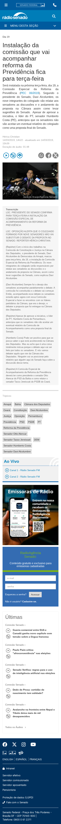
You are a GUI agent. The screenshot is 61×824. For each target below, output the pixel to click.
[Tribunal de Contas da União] (20, 753)
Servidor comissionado (16, 780)
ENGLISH (8, 759)
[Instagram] (23, 744)
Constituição (20, 410)
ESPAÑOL (21, 759)
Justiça (7, 416)
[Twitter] (14, 744)
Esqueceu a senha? (15, 594)
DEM (36, 439)
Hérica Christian (11, 136)
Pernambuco (35, 416)
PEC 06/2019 (30, 93)
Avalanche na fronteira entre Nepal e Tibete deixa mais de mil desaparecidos (34, 713)
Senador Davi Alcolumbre (17, 451)
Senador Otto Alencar (15, 433)
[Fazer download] (20, 155)
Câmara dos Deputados (37, 404)
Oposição (20, 416)
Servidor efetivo (12, 775)
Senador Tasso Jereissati (17, 439)
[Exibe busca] (53, 16)
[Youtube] (32, 744)
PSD (22, 422)
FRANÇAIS (36, 759)
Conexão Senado (14, 625)
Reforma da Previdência (16, 428)
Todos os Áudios (14, 727)
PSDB (31, 422)
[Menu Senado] (6, 5)
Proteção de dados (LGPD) (18, 797)
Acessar (35, 594)
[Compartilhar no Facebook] (48, 155)
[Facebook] (6, 744)
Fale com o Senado (17, 802)
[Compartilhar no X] (55, 155)
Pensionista (9, 789)
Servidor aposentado (14, 785)
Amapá (7, 404)
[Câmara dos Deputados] (5, 753)
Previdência (10, 422)
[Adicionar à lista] (13, 155)
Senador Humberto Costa (17, 445)
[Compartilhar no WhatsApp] (41, 155)
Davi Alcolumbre (39, 410)
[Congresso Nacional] (12, 753)
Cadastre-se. (29, 601)
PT (39, 422)
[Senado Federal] (30, 5)
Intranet (10, 768)
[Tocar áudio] (6, 155)
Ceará (7, 410)
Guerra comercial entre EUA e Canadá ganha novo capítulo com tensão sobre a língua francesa (32, 633)
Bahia (18, 404)
